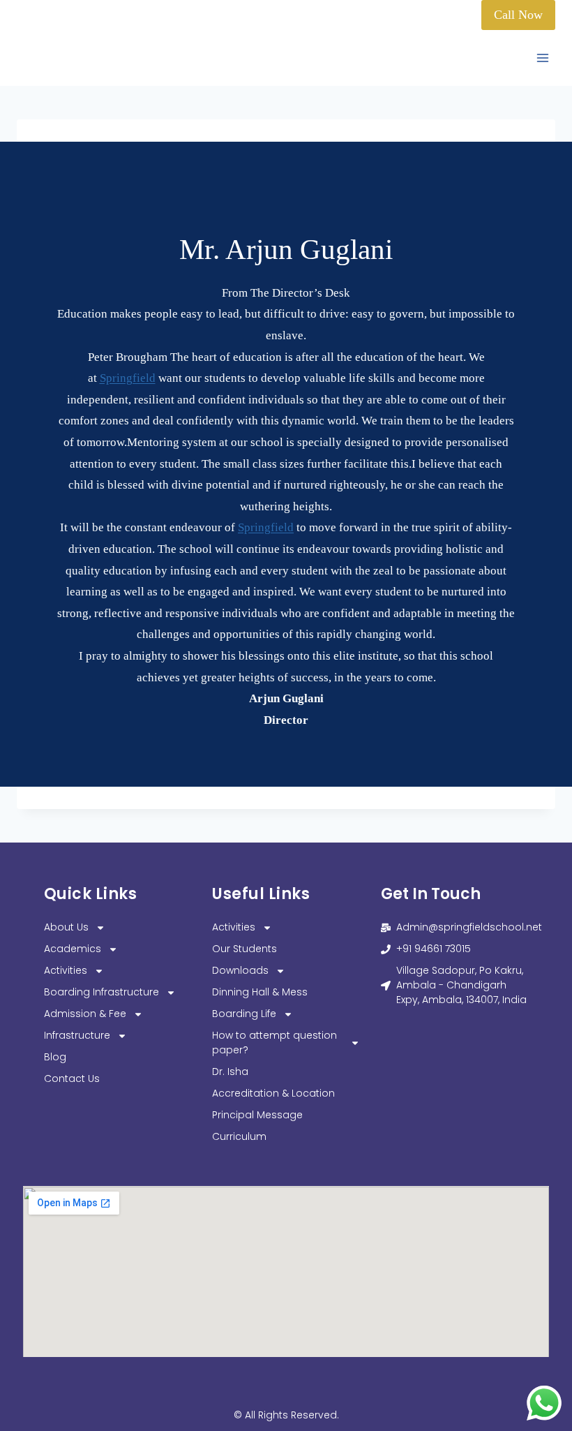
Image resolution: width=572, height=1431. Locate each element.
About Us (66, 927)
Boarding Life (244, 1014)
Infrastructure (77, 1035)
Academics (72, 949)
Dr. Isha (230, 1071)
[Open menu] (542, 58)
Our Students (244, 949)
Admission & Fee (85, 1014)
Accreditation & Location (273, 1093)
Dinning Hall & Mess (260, 992)
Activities (65, 970)
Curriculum (239, 1136)
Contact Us (72, 1078)
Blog (55, 1057)
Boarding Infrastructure (101, 992)
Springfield (128, 378)
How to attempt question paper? (274, 1042)
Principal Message (257, 1115)
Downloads (240, 970)
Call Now (518, 15)
